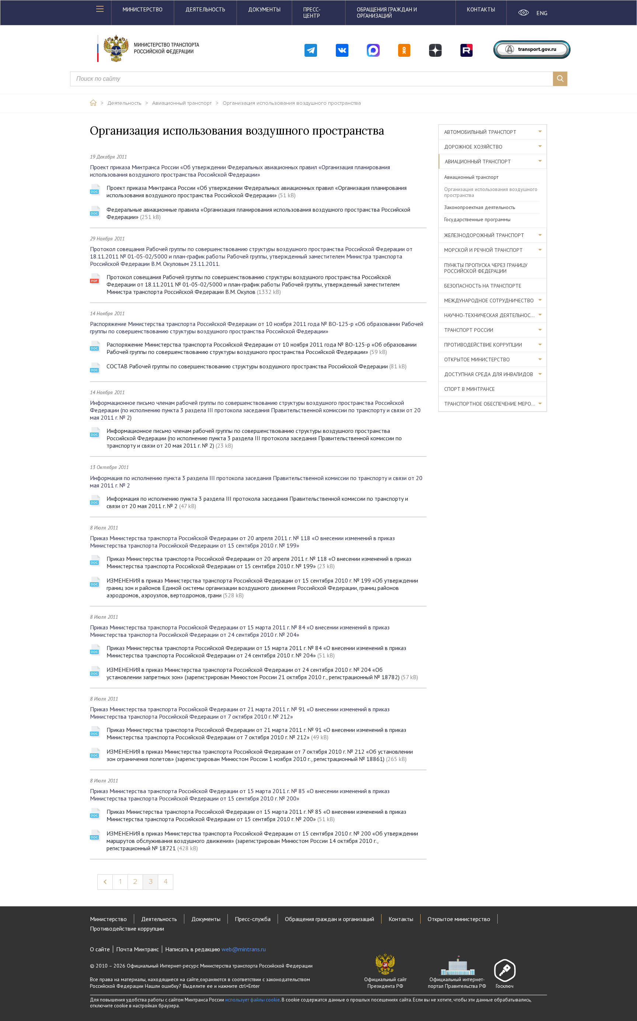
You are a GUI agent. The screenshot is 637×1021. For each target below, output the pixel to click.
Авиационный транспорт (182, 103)
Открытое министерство (477, 359)
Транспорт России (468, 330)
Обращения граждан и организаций (387, 12)
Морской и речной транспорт (483, 250)
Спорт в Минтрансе (469, 389)
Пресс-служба (253, 919)
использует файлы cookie (252, 1000)
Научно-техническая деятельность (490, 315)
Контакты (481, 9)
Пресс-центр (312, 12)
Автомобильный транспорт (480, 132)
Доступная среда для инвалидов (488, 374)
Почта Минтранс (137, 949)
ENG (541, 13)
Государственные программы (477, 219)
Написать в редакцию (215, 949)
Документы (264, 9)
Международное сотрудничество (489, 300)
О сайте (100, 949)
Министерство (143, 9)
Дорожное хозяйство (473, 146)
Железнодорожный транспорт (484, 235)
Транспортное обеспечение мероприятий (495, 403)
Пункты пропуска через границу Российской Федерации (486, 268)
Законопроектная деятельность (479, 207)
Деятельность (205, 9)
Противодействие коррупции (483, 344)
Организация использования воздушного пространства (292, 103)
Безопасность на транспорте (482, 285)
